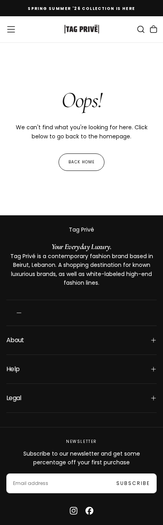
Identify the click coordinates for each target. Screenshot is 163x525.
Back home (81, 162)
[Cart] (153, 29)
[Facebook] (89, 510)
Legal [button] (13, 397)
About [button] (15, 340)
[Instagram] (73, 510)
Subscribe (133, 483)
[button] (11, 29)
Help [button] (12, 369)
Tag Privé (81, 230)
